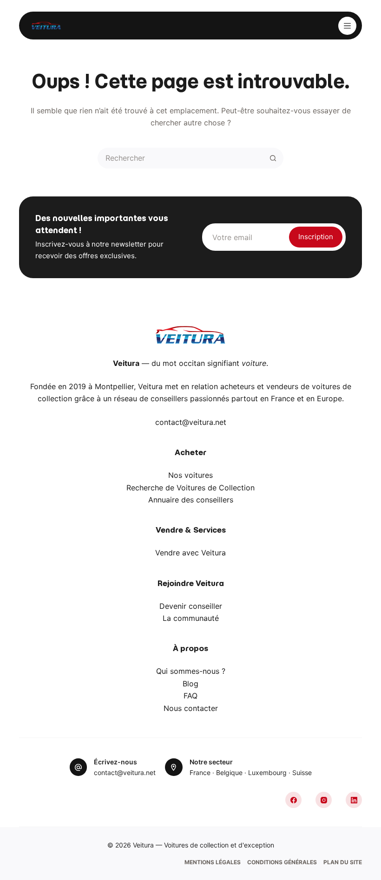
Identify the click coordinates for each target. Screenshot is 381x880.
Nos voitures (190, 475)
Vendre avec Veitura (190, 552)
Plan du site (342, 862)
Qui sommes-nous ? (190, 671)
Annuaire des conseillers (190, 499)
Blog (190, 683)
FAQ (190, 695)
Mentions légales (212, 862)
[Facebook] (293, 800)
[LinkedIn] (354, 800)
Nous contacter (191, 708)
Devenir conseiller (190, 606)
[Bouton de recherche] (272, 158)
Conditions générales (282, 862)
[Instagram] (323, 800)
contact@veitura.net (190, 422)
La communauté (191, 618)
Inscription (315, 236)
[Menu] (347, 26)
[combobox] (181, 158)
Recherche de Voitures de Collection (190, 487)
